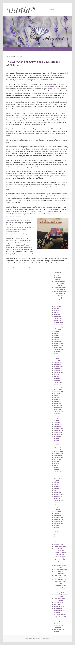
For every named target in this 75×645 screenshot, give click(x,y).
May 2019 (56, 465)
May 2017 (56, 508)
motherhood (53, 267)
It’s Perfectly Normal (13, 231)
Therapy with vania (14, 49)
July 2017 (56, 504)
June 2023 (56, 374)
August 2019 (57, 459)
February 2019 (58, 471)
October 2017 (58, 498)
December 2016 (58, 517)
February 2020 (58, 448)
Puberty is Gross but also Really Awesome (20, 234)
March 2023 (57, 380)
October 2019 (58, 455)
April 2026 (57, 314)
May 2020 (56, 442)
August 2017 (57, 502)
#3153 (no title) (58, 544)
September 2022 (58, 392)
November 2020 (58, 430)
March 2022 (57, 401)
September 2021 (58, 411)
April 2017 (57, 510)
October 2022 (58, 390)
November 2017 (58, 496)
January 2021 (57, 426)
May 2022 (56, 397)
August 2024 (57, 351)
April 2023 (57, 378)
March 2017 (57, 512)
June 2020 (56, 440)
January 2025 (57, 341)
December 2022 (58, 386)
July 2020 (56, 438)
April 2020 (57, 444)
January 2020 (57, 450)
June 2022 (56, 395)
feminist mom (34, 267)
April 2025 (57, 335)
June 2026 (56, 310)
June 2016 (56, 527)
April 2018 (57, 486)
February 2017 (58, 513)
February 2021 (58, 424)
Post (55, 537)
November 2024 (58, 345)
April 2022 (57, 399)
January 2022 (57, 403)
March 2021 (57, 422)
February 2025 (58, 339)
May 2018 (56, 484)
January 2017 (57, 515)
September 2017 (58, 500)
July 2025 (56, 332)
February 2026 (58, 318)
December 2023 (58, 366)
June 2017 (56, 506)
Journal (60, 49)
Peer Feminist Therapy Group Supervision (58, 625)
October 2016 (58, 521)
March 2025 (57, 337)
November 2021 (58, 407)
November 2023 (58, 368)
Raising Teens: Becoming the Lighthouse (58, 277)
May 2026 (56, 312)
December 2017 (58, 494)
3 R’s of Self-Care (58, 602)
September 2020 (58, 434)
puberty (66, 267)
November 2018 (58, 477)
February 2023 (58, 382)
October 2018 (58, 479)
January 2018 (57, 492)
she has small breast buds (49, 86)
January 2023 (57, 384)
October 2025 (58, 326)
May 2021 (56, 419)
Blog (12, 267)
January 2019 (57, 473)
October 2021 (58, 409)
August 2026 (57, 306)
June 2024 (56, 355)
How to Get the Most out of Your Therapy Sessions (60, 616)
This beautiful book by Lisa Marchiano (52, 118)
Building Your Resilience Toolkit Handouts (59, 610)
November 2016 (58, 519)
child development (24, 267)
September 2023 (58, 372)
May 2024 (56, 357)
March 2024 (57, 361)
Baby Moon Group (59, 606)
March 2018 (57, 488)
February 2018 (58, 490)
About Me (52, 49)
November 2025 (58, 324)
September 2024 (58, 349)
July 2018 (56, 481)
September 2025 (58, 328)
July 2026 (56, 308)
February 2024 (58, 362)
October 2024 (58, 347)
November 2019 (58, 453)
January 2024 (57, 364)
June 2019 (56, 463)
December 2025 (58, 322)
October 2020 (58, 432)
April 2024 (57, 359)
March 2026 (57, 316)
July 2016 (56, 525)
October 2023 (58, 370)
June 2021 (56, 417)
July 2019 (56, 461)
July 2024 (56, 353)
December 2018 (58, 475)
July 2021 (56, 415)
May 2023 (56, 376)
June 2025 (56, 333)
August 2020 (57, 436)
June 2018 (56, 482)
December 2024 (58, 343)
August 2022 (57, 393)
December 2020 (58, 428)
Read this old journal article (53, 93)
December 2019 (58, 452)
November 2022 (58, 388)
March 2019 (57, 469)
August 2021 (57, 413)
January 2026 (57, 320)
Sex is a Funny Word (13, 220)
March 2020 (57, 446)
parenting (60, 267)
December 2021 (58, 405)
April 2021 (57, 421)
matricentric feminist (44, 267)
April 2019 (57, 467)
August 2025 (57, 330)
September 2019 (58, 457)
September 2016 (58, 523)
